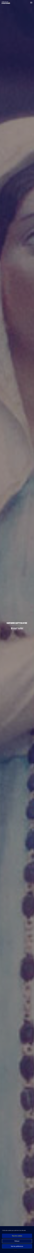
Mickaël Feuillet (17, 628)
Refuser (17, 1241)
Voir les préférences (17, 1246)
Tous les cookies (17, 1236)
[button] (31, 2)
